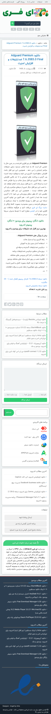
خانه (46, 2)
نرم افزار (28, 72)
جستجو (8, 412)
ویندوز (22, 72)
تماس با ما (31, 2)
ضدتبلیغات (36, 72)
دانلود (40, 43)
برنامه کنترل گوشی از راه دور (25, 523)
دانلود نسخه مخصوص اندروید (36, 285)
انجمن (32, 211)
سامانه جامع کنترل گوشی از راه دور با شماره (25, 530)
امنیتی (43, 72)
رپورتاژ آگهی (21, 2)
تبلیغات (39, 2)
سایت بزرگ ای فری (39, 207)
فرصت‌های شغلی (8, 2)
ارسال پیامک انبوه (25, 517)
